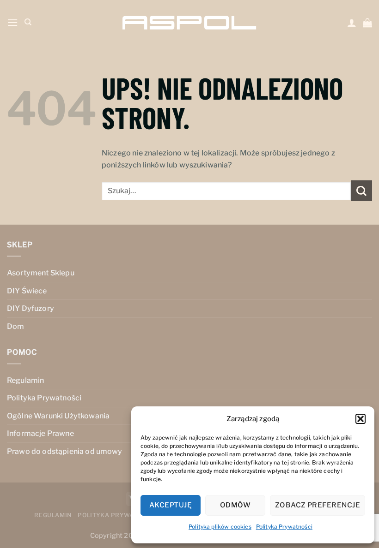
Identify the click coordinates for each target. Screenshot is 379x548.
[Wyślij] (361, 190)
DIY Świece (27, 290)
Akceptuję (170, 505)
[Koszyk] (367, 22)
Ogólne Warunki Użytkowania (58, 415)
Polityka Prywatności (284, 526)
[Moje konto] (351, 22)
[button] (360, 418)
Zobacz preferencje (317, 505)
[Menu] (12, 22)
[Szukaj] (27, 22)
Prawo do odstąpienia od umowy (64, 451)
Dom (15, 326)
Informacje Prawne (40, 433)
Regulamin (25, 380)
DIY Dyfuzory (30, 308)
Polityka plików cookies (220, 526)
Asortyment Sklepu (40, 272)
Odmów (235, 505)
